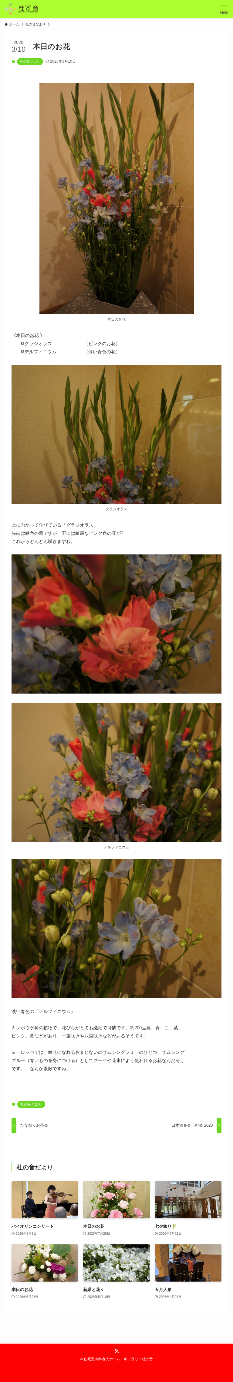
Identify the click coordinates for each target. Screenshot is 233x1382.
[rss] (116, 1351)
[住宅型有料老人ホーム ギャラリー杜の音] (21, 9)
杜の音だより (30, 61)
